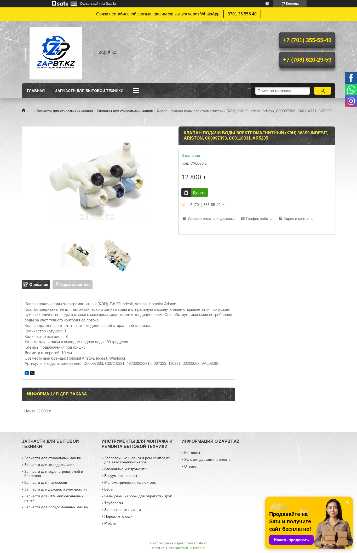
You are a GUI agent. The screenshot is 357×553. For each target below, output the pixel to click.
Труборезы (113, 503)
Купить (199, 192)
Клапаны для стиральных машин (125, 111)
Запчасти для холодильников (49, 465)
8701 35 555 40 (242, 14)
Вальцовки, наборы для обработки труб (138, 496)
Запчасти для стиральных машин (64, 111)
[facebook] (27, 374)
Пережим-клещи (118, 516)
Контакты (192, 453)
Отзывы (190, 466)
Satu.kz (201, 543)
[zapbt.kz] (56, 52)
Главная (36, 91)
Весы (108, 489)
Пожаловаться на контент (185, 548)
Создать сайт (90, 3)
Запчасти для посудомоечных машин (56, 507)
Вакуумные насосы (120, 476)
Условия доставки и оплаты (207, 459)
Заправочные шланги (122, 510)
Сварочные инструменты (125, 469)
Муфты (110, 523)
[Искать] (322, 91)
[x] (32, 374)
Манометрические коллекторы (130, 482)
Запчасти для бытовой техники (89, 91)
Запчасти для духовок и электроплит (55, 489)
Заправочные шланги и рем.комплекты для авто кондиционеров (137, 460)
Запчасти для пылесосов (45, 482)
